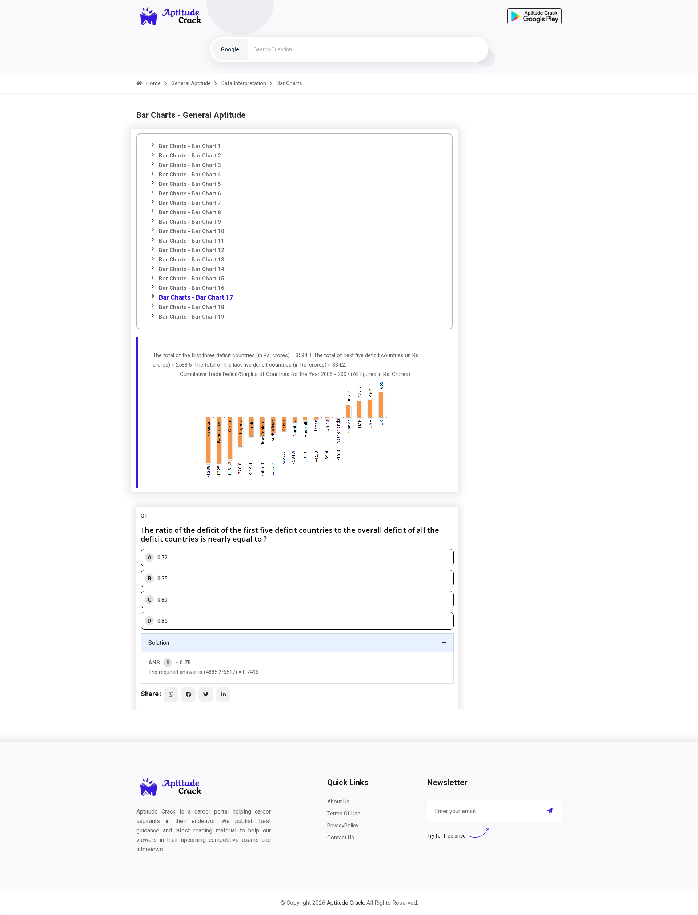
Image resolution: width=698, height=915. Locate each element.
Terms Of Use (343, 813)
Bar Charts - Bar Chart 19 (191, 316)
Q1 (144, 515)
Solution (158, 642)
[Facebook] (188, 694)
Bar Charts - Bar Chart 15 (191, 278)
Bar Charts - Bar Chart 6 (190, 193)
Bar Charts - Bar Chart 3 (190, 165)
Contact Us (340, 837)
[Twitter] (205, 694)
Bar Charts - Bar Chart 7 (190, 203)
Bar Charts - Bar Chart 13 (191, 259)
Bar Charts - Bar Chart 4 (190, 174)
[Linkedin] (223, 694)
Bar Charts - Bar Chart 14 (191, 269)
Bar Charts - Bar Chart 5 (190, 184)
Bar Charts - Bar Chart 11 (191, 240)
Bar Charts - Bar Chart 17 (196, 297)
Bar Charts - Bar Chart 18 (191, 307)
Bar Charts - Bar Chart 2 (190, 155)
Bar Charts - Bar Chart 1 (190, 146)
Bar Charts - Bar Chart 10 (191, 231)
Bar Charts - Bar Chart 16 (191, 288)
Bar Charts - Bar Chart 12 (191, 250)
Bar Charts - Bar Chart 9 (190, 222)
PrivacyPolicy (342, 825)
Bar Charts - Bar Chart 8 (190, 212)
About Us (338, 801)
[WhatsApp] (171, 694)
